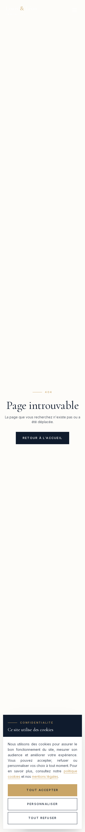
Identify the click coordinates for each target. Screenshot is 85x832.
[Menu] (74, 10)
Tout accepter (42, 790)
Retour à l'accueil (42, 438)
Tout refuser (42, 818)
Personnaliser (42, 804)
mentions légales (45, 776)
